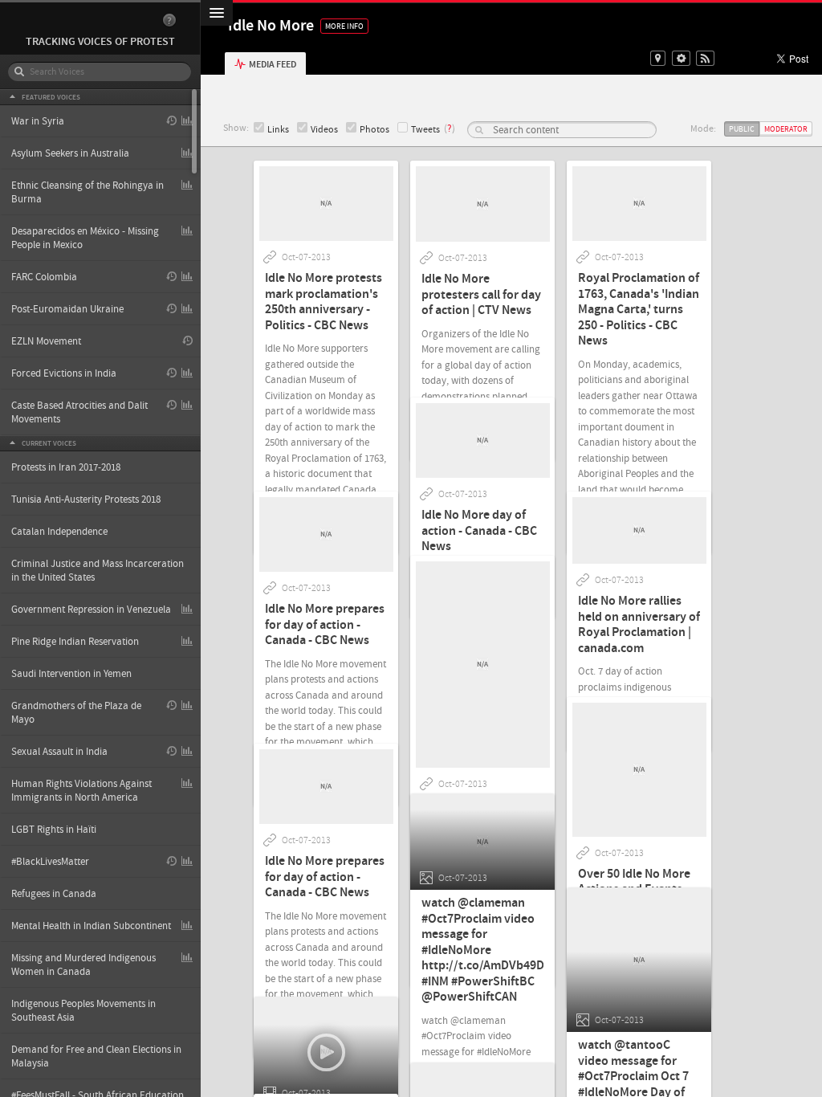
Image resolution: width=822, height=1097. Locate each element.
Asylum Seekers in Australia (70, 153)
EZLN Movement (46, 341)
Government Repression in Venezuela (91, 609)
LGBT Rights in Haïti (53, 829)
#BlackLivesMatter (50, 861)
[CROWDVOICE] (92, 20)
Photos (374, 130)
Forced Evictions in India (63, 373)
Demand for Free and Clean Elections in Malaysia (96, 1056)
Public (742, 129)
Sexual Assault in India (59, 751)
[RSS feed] (705, 58)
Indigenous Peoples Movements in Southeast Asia (83, 1010)
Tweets (425, 130)
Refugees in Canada (53, 893)
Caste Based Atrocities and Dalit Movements (79, 412)
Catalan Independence (59, 531)
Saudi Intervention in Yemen (71, 673)
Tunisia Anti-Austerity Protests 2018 (86, 499)
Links (278, 130)
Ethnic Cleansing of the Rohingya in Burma (87, 192)
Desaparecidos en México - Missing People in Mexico (85, 238)
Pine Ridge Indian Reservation (75, 641)
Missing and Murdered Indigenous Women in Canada (83, 965)
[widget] (681, 58)
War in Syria (37, 121)
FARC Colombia (44, 277)
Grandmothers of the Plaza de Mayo (76, 712)
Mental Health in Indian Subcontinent (91, 926)
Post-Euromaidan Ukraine (67, 309)
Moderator (786, 129)
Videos (324, 130)
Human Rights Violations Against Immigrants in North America (81, 790)
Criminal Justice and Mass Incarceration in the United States (97, 570)
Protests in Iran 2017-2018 (65, 467)
